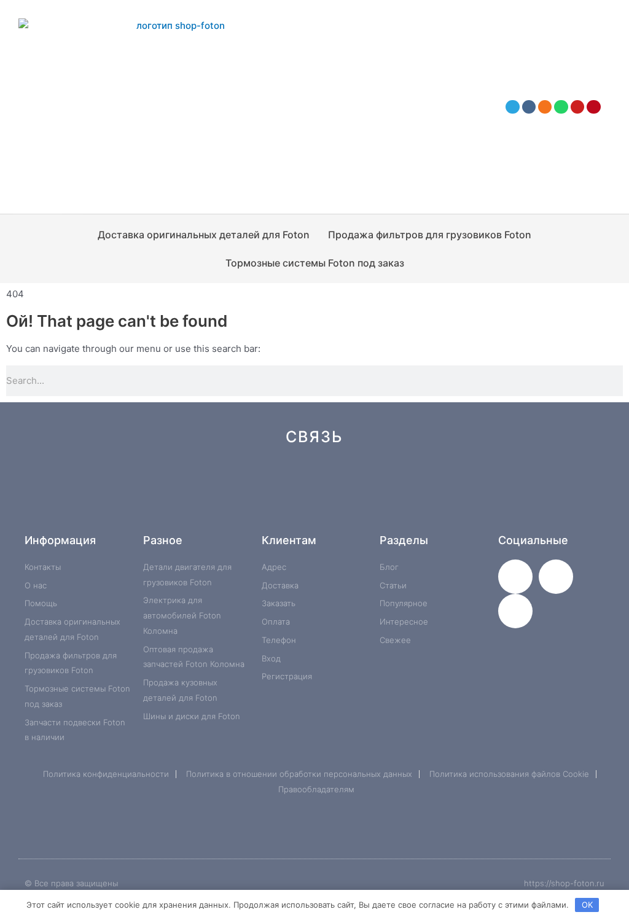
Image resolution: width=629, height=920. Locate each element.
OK (587, 905)
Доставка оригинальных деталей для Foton (204, 234)
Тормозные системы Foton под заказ (314, 263)
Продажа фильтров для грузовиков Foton (429, 234)
